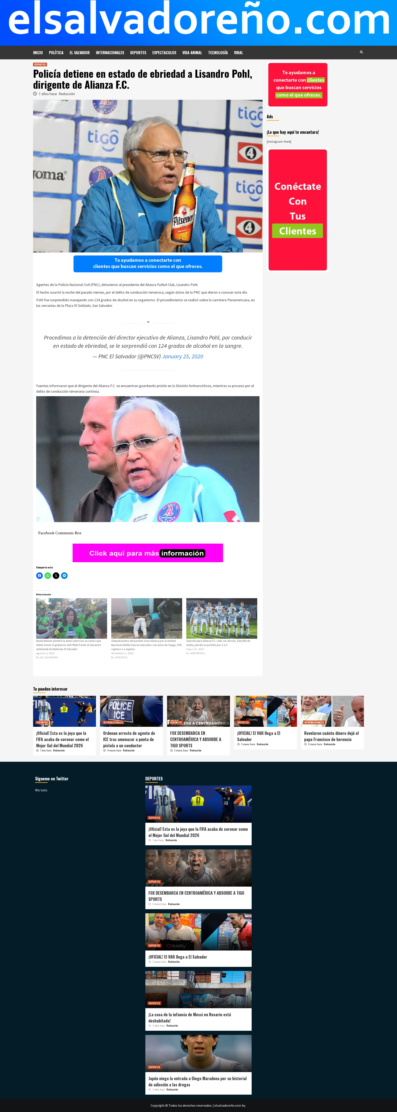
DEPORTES (138, 52)
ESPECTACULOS (164, 52)
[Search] (361, 52)
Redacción (67, 93)
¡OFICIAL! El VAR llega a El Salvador (177, 957)
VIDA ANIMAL (192, 52)
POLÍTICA (56, 52)
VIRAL (238, 52)
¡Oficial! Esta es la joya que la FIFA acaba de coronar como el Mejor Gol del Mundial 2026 (62, 739)
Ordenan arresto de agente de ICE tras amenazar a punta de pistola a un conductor (129, 739)
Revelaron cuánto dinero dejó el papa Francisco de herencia (331, 736)
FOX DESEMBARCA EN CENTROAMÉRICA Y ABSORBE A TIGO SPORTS (195, 739)
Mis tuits (41, 790)
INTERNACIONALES (110, 52)
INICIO (38, 52)
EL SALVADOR (80, 52)
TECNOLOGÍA (218, 52)
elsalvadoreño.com (227, 1105)
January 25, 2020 (182, 356)
